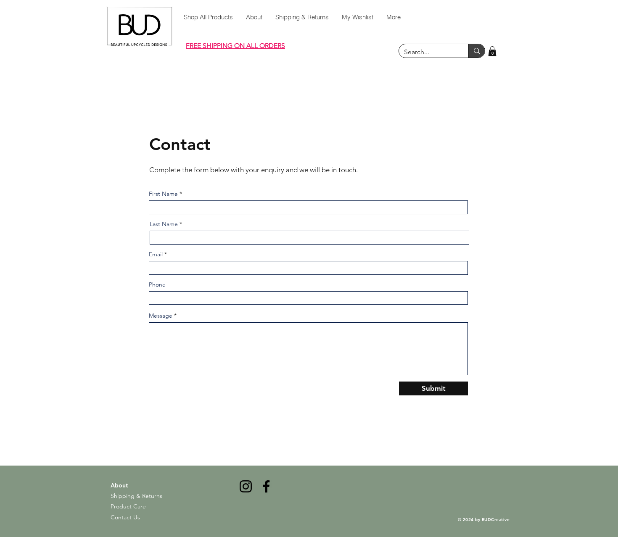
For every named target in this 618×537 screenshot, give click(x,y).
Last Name (164, 224)
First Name (163, 194)
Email (156, 254)
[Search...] (476, 51)
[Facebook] (266, 486)
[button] (492, 51)
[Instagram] (246, 486)
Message (160, 316)
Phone (157, 284)
